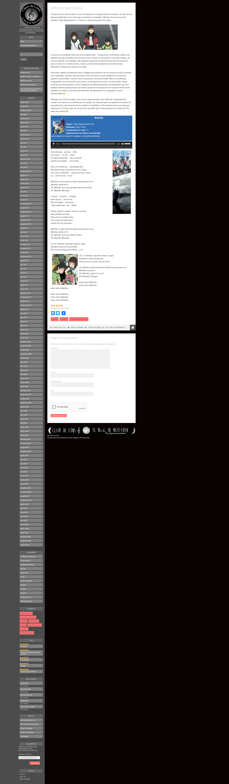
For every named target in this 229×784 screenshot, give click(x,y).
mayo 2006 (24, 516)
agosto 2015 (25, 175)
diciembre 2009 (26, 342)
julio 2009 (24, 362)
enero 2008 (24, 435)
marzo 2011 (24, 281)
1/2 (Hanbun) (25, 660)
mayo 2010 (24, 321)
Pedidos (23, 589)
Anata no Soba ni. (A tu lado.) (30, 76)
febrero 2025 (25, 102)
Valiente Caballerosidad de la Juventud (30, 653)
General (23, 569)
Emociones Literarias (27, 565)
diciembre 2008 (26, 390)
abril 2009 (24, 374)
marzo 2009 (24, 378)
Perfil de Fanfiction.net (28, 720)
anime (54, 319)
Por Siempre (25, 683)
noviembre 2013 (26, 204)
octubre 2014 (25, 183)
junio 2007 (24, 464)
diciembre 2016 (26, 159)
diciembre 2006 (26, 488)
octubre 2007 (25, 447)
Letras (23, 577)
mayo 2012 (24, 228)
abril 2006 (24, 520)
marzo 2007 (24, 476)
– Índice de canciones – (28, 556)
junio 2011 (24, 269)
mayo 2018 (24, 127)
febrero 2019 (25, 122)
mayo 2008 (24, 419)
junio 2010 (24, 317)
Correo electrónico (56, 381)
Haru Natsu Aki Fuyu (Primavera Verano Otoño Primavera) (31, 89)
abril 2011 (24, 277)
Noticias (23, 585)
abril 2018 (24, 131)
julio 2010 (24, 313)
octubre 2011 (25, 252)
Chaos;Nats (24, 736)
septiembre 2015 (26, 171)
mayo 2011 (24, 273)
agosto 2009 (25, 358)
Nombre (53, 372)
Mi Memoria (24, 701)
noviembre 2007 (26, 443)
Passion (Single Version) (28, 671)
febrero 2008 (25, 431)
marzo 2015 (24, 179)
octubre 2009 (25, 350)
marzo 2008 (24, 427)
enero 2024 (24, 106)
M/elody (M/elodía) (66, 8)
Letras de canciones (27, 732)
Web (52, 391)
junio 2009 (24, 366)
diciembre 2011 (26, 244)
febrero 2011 (25, 285)
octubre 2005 (25, 545)
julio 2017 (24, 143)
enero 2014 (24, 200)
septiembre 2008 (26, 403)
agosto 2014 (25, 187)
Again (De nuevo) (26, 81)
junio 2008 (24, 415)
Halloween (24, 646)
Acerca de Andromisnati (28, 45)
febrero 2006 (25, 528)
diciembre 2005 (26, 537)
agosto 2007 (25, 455)
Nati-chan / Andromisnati (115, 327)
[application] (91, 146)
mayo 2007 (24, 468)
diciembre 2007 (26, 439)
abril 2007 (24, 472)
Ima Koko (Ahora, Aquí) (28, 85)
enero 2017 (24, 155)
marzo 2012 (24, 236)
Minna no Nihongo (27, 728)
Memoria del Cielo (26, 695)
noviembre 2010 (26, 297)
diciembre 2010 (26, 293)
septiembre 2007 (26, 451)
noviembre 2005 (26, 541)
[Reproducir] (54, 144)
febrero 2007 (25, 480)
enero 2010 (24, 338)
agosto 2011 (25, 261)
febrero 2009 (25, 382)
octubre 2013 (25, 208)
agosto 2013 (25, 216)
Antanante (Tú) (25, 72)
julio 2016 (24, 163)
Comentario (54, 348)
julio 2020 (24, 114)
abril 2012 (24, 232)
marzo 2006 (24, 524)
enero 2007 (24, 484)
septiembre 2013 (26, 212)
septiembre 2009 (26, 354)
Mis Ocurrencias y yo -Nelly (29, 724)
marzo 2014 (24, 196)
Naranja (23, 666)
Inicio (22, 41)
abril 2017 (24, 147)
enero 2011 (24, 289)
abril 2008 (24, 423)
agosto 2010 (25, 309)
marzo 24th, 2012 (59, 327)
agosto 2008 (25, 407)
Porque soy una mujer (28, 707)
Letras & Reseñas (26, 581)
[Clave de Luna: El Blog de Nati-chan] (31, 23)
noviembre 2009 (26, 346)
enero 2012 (24, 240)
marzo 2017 (24, 151)
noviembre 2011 (26, 248)
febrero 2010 (25, 334)
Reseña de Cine (26, 597)
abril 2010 (24, 325)
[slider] (127, 143)
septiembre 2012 (26, 224)
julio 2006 (24, 508)
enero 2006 (24, 533)
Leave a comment (77, 327)
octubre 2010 (25, 301)
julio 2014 (24, 191)
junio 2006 (24, 512)
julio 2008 (24, 411)
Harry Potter (24, 573)
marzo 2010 (24, 330)
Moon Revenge (26, 689)
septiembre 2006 (26, 500)
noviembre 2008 (26, 394)
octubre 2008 (25, 399)
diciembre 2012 (26, 220)
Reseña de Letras (26, 601)
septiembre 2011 (26, 256)
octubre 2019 (25, 118)
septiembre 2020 (26, 110)
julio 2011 (24, 265)
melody (64, 319)
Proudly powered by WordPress (57, 438)
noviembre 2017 (26, 135)
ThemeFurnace (85, 438)
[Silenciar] (122, 144)
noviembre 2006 (26, 492)
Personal (23, 593)
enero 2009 (24, 386)
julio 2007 (24, 459)
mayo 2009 (24, 370)
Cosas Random (26, 560)
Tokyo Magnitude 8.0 (79, 319)
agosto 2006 (25, 504)
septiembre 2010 (26, 305)
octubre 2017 (25, 139)
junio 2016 (24, 167)
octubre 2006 (25, 496)
